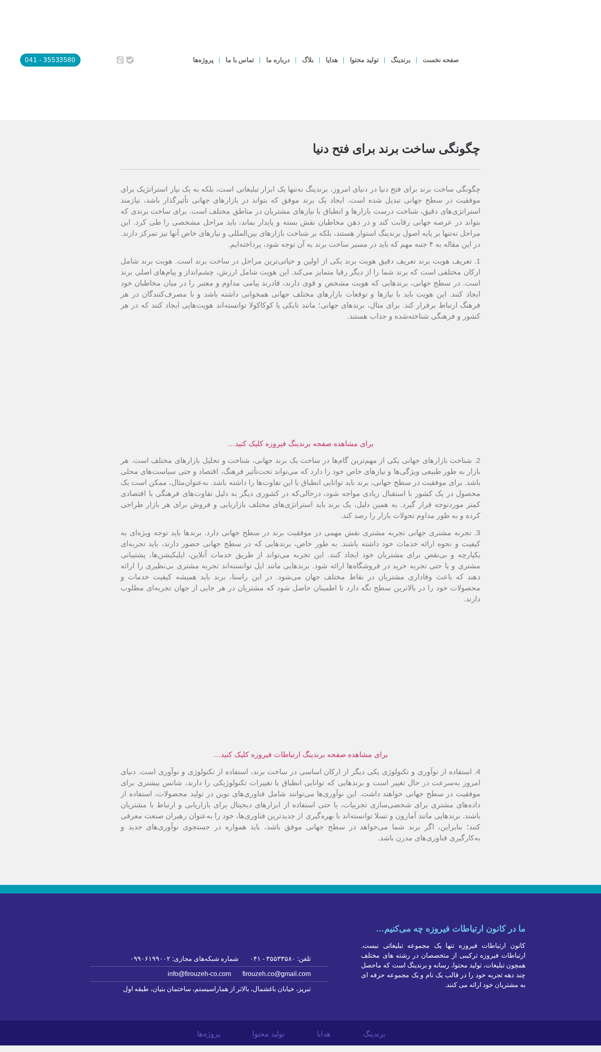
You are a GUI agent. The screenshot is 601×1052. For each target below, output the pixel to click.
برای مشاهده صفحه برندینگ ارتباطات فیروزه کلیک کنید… (300, 754)
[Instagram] (89, 60)
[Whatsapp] (100, 60)
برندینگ (400, 59)
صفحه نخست (441, 59)
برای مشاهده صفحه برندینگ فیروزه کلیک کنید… (301, 444)
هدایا (332, 59)
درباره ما (278, 59)
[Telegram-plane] (110, 60)
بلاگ (308, 59)
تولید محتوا (364, 59)
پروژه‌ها (203, 59)
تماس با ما (240, 59)
